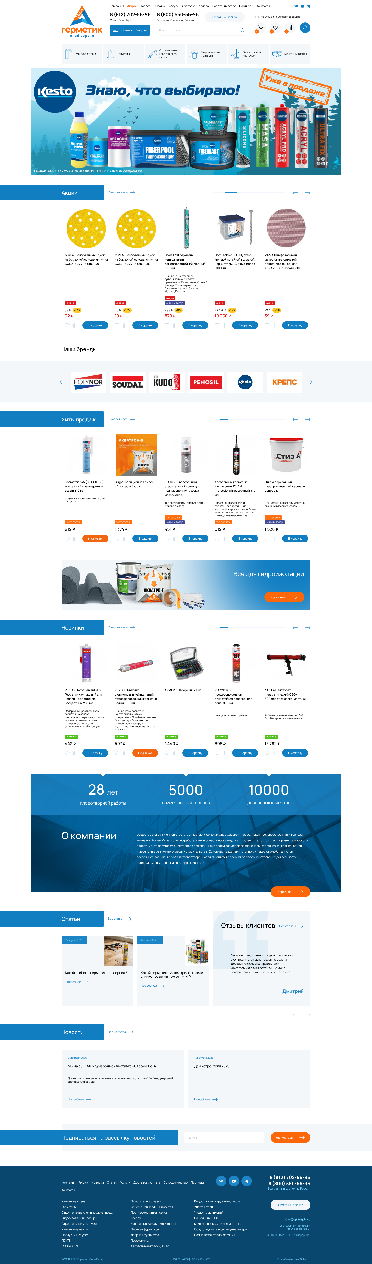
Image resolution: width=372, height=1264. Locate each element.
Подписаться (283, 1137)
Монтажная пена (74, 1201)
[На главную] (82, 7)
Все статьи (116, 918)
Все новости (117, 1032)
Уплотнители (203, 1207)
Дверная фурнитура (145, 1235)
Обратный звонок (224, 17)
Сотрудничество (224, 6)
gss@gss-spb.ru (297, 1219)
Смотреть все (118, 192)
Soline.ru (305, 1259)
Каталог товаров (133, 30)
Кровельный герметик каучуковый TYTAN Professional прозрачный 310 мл (235, 488)
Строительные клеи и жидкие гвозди (88, 1212)
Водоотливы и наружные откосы (217, 1201)
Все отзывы (287, 926)
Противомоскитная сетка (149, 1212)
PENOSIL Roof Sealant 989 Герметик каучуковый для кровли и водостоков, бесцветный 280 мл (83, 696)
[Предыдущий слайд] (295, 192)
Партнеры (246, 6)
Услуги (174, 6)
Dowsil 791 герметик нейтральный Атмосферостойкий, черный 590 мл (185, 261)
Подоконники (140, 1240)
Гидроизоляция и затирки (80, 1218)
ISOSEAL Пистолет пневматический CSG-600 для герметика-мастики (285, 694)
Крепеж (136, 1218)
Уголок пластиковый (208, 1212)
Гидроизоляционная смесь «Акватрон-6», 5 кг (134, 484)
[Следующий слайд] (307, 192)
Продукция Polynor (75, 1235)
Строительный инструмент (81, 1224)
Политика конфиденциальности (191, 1259)
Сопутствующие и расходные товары (220, 1229)
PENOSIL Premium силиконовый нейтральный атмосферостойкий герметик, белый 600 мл (136, 696)
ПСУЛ (66, 1240)
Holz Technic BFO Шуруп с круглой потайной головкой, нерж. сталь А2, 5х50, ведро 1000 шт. (235, 261)
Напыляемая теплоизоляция (214, 1235)
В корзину (95, 325)
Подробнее (277, 597)
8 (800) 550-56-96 (178, 14)
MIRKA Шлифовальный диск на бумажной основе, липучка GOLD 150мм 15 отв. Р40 (86, 259)
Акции (132, 6)
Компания (117, 6)
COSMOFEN (70, 1246)
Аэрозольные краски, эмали (151, 1246)
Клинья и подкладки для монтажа (217, 1224)
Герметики (69, 1207)
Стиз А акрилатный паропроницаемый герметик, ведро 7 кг (286, 486)
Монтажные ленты (75, 1229)
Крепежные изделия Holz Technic (154, 1224)
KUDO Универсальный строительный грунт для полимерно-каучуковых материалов (182, 488)
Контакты (263, 6)
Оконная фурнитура (145, 1229)
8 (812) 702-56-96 (130, 14)
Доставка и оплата (195, 6)
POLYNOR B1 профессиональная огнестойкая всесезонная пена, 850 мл (233, 696)
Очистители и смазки (146, 1201)
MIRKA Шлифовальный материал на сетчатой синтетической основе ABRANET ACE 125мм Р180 (283, 261)
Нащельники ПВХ (206, 1218)
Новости (146, 6)
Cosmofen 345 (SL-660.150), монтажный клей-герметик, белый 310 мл (85, 486)
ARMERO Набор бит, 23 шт (183, 690)
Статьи (160, 6)
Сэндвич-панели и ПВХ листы (152, 1207)
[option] (186, 121)
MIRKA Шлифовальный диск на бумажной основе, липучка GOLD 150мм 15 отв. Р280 (136, 259)
